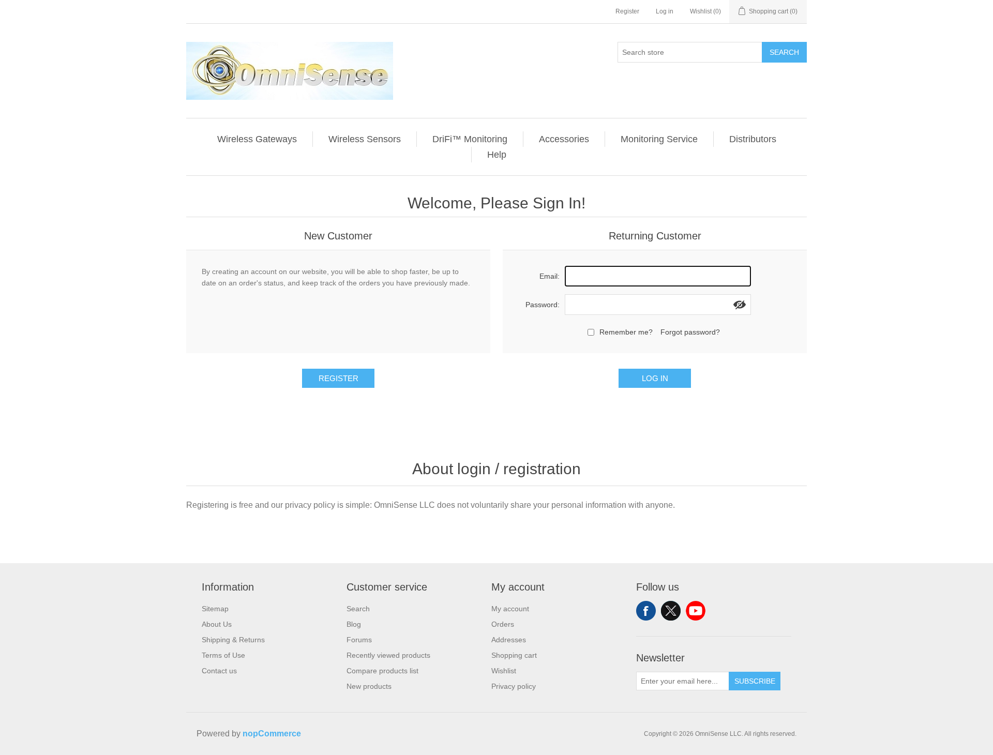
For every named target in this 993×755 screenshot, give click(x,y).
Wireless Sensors (364, 139)
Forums (359, 640)
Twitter (671, 611)
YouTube (695, 611)
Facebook (646, 611)
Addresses (508, 640)
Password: (542, 304)
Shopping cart (514, 655)
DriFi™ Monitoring (469, 139)
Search (784, 52)
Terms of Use (223, 655)
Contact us (219, 671)
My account (510, 609)
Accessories (564, 139)
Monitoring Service (659, 139)
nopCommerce (272, 733)
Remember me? (626, 332)
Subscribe (754, 681)
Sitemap (215, 609)
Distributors (752, 139)
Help (496, 154)
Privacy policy (513, 686)
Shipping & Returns (233, 640)
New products (369, 686)
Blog (354, 624)
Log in (664, 11)
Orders (502, 624)
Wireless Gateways (257, 139)
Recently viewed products (388, 655)
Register (627, 11)
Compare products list (382, 671)
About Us (217, 624)
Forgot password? (690, 332)
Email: (549, 276)
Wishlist (503, 671)
